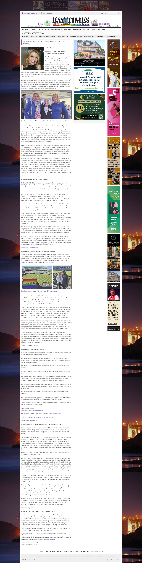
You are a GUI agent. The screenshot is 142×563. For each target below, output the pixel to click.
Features (56, 29)
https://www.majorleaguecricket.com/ (32, 410)
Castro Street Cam (33, 33)
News (33, 29)
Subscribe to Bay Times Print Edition (70, 36)
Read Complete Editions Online (109, 26)
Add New (117, 560)
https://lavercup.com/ (27, 508)
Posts (112, 560)
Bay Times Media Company (47, 36)
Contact (25, 36)
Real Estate (98, 29)
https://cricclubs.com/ (55, 414)
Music (86, 29)
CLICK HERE (104, 24)
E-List (40, 24)
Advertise (33, 36)
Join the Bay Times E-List (35, 26)
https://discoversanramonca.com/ (43, 417)
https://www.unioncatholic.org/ (30, 176)
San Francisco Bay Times (33, 560)
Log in (108, 560)
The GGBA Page (110, 36)
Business (44, 29)
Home (25, 29)
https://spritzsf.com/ (31, 421)
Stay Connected (47, 13)
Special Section (89, 36)
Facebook (100, 36)
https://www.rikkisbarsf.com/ (29, 248)
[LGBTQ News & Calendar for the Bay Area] (71, 21)
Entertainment (72, 29)
